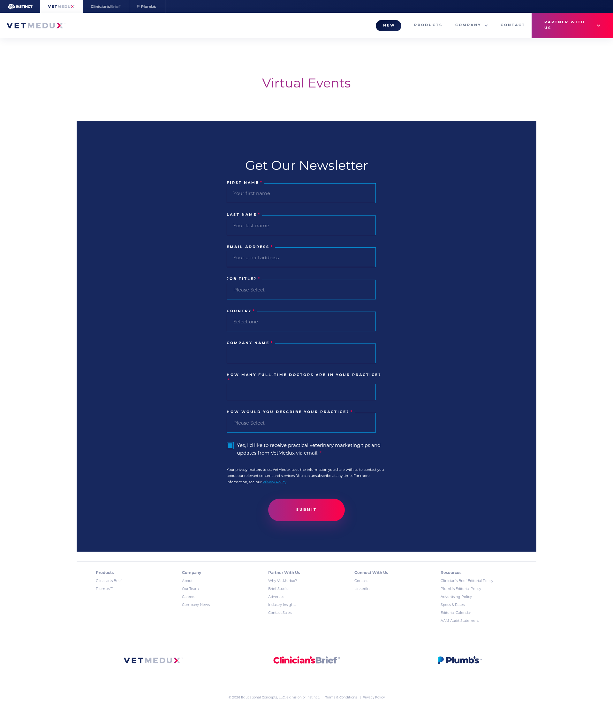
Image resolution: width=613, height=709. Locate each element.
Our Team (190, 589)
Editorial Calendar (456, 613)
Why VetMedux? (282, 581)
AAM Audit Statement (460, 621)
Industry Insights (282, 605)
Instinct (312, 697)
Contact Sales (279, 613)
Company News (196, 605)
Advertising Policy (456, 597)
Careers (188, 597)
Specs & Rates (453, 605)
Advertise (276, 597)
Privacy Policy (274, 482)
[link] (153, 661)
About (187, 581)
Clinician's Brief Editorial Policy (467, 581)
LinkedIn (361, 589)
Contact (513, 25)
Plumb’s (104, 589)
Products (428, 25)
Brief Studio (278, 589)
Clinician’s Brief (109, 581)
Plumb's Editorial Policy (461, 589)
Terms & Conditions (341, 697)
